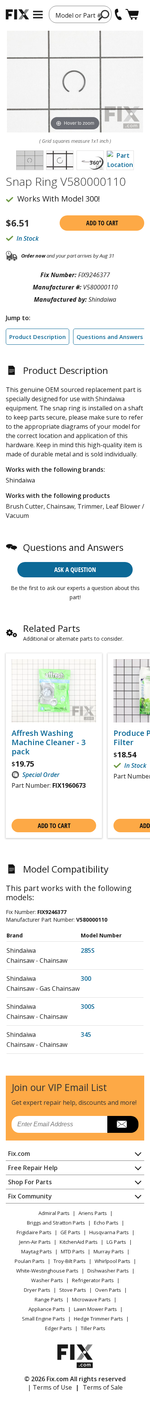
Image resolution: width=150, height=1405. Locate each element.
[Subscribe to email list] (122, 1124)
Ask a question (75, 569)
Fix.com (19, 1153)
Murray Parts (108, 1251)
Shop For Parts (30, 1182)
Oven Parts (108, 1289)
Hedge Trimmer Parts (98, 1318)
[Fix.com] (17, 14)
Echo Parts (106, 1222)
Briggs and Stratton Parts (56, 1222)
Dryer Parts (37, 1289)
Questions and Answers (110, 337)
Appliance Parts (46, 1309)
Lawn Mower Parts (95, 1309)
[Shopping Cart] (132, 14)
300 (86, 978)
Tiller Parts (93, 1328)
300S (88, 1006)
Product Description (37, 337)
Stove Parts (72, 1289)
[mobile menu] (38, 14)
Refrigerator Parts (93, 1280)
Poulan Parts (30, 1261)
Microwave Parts (91, 1299)
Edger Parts (58, 1328)
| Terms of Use (50, 1387)
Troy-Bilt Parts (69, 1261)
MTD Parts (73, 1251)
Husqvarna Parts (109, 1232)
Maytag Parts (36, 1251)
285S (88, 950)
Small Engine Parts (43, 1318)
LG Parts (116, 1241)
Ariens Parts (92, 1213)
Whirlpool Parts (112, 1261)
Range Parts (49, 1299)
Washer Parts (47, 1280)
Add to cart (102, 223)
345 (86, 1034)
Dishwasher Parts (108, 1270)
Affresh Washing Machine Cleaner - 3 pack (48, 742)
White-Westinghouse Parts (47, 1270)
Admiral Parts (54, 1213)
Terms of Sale (103, 1387)
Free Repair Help (33, 1168)
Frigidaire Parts (34, 1232)
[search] (104, 15)
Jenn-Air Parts (35, 1241)
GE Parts (70, 1232)
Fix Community (30, 1196)
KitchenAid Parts (79, 1241)
